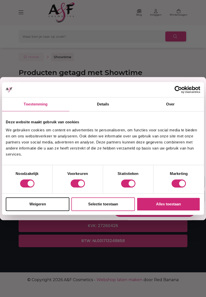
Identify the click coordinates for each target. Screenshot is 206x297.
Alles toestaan (168, 204)
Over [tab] (170, 104)
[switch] (78, 183)
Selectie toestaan (103, 204)
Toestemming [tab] (35, 104)
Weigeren (37, 204)
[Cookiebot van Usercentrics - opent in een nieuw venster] (178, 89)
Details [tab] (103, 104)
